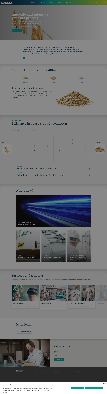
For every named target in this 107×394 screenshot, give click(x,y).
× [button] (105, 383)
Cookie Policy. (49, 388)
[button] (35, 392)
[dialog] (53, 388)
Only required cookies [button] (93, 388)
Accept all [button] (77, 388)
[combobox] (104, 383)
